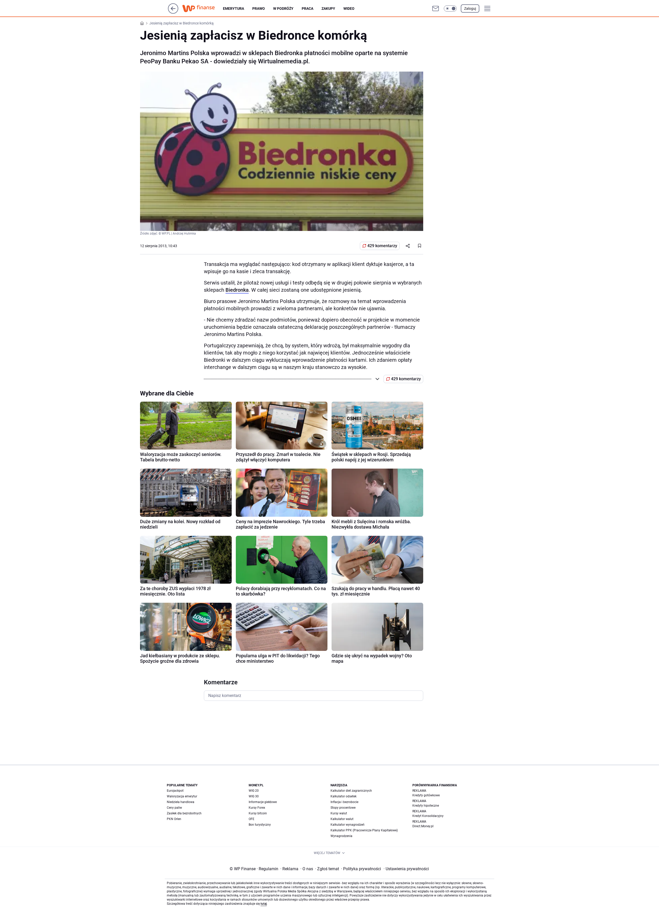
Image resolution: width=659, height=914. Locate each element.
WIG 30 (254, 796)
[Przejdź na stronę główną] (173, 12)
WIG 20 (254, 790)
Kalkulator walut (342, 819)
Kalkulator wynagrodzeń (348, 824)
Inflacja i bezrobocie (344, 802)
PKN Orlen (174, 819)
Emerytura (233, 8)
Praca (307, 8)
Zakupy (328, 8)
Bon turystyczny (260, 824)
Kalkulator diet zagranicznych (351, 790)
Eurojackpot (175, 790)
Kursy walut (339, 813)
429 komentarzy (382, 245)
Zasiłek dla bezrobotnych (184, 813)
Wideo (348, 8)
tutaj (264, 904)
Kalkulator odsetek (344, 796)
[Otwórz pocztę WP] (435, 8)
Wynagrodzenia (341, 836)
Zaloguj (470, 8)
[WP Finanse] (202, 8)
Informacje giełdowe (263, 802)
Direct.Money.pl (422, 826)
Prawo (258, 8)
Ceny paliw (174, 807)
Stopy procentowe (343, 807)
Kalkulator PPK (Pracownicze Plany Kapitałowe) (364, 830)
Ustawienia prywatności (406, 868)
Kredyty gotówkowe (426, 795)
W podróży (283, 8)
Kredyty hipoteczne (425, 805)
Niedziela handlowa (180, 802)
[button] (450, 8)
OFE (251, 819)
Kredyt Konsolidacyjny (428, 816)
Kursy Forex (257, 807)
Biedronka (237, 290)
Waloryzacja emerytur (182, 796)
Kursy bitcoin (258, 813)
